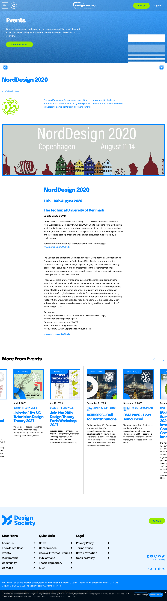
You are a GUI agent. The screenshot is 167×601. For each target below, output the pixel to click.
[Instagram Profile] (155, 556)
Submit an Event (19, 44)
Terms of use (84, 548)
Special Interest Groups (54, 553)
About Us (8, 543)
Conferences (47, 548)
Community (9, 563)
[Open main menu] (5, 5)
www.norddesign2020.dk (57, 246)
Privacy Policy (85, 543)
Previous (155, 360)
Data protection (86, 553)
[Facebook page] (159, 556)
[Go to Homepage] (83, 5)
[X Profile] (163, 556)
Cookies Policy (85, 558)
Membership (10, 558)
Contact (7, 568)
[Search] (14, 5)
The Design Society (34, 585)
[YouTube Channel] (151, 556)
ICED (42, 568)
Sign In (157, 5)
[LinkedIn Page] (148, 556)
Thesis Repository (50, 563)
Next (163, 360)
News (42, 543)
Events (6, 553)
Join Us (141, 5)
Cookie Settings (142, 595)
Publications (47, 558)
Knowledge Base (12, 548)
